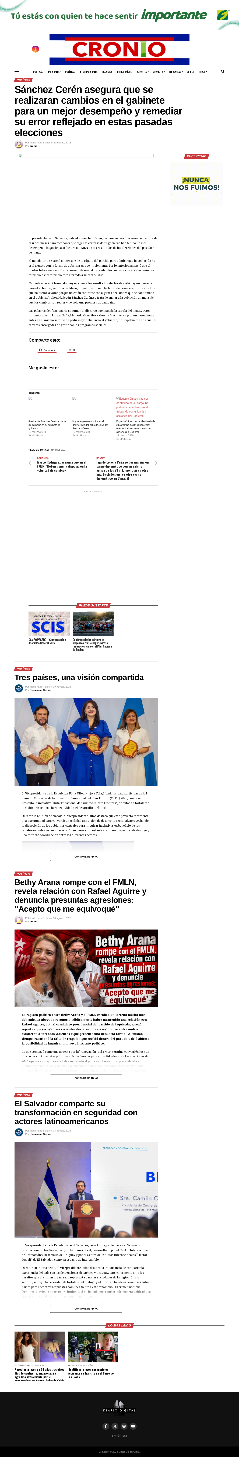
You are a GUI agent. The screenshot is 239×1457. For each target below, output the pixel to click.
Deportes (141, 71)
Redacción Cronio (40, 690)
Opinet (190, 71)
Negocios (107, 71)
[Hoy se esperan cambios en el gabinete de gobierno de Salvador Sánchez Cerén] (92, 408)
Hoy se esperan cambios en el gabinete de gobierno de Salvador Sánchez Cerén (90, 425)
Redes (202, 71)
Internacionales (88, 71)
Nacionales (53, 71)
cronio (33, 145)
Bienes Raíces (124, 71)
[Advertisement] (93, 545)
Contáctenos (119, 1436)
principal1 (58, 450)
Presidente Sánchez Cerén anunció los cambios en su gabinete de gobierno (47, 425)
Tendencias (175, 71)
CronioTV (158, 71)
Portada (38, 71)
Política (70, 71)
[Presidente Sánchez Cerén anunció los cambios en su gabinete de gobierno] (49, 408)
